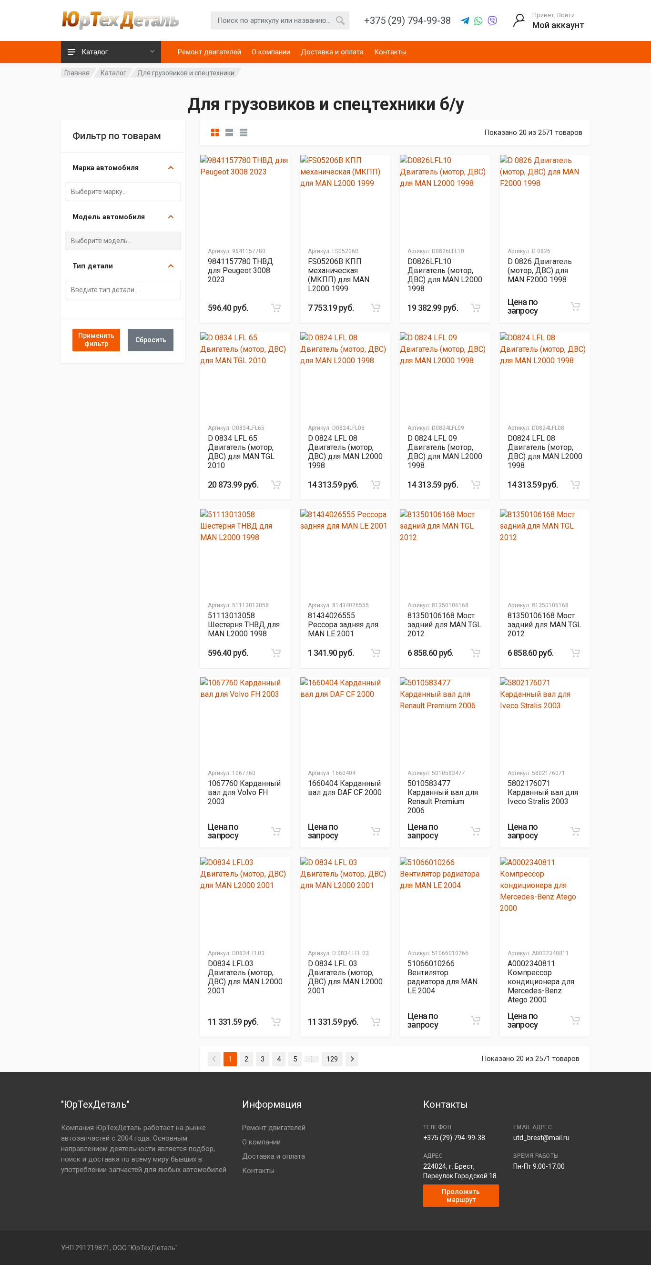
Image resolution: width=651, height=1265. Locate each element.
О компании (271, 52)
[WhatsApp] (478, 21)
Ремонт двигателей (209, 52)
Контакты (390, 52)
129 (332, 1059)
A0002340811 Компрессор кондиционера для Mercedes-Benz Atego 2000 (541, 981)
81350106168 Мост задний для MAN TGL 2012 (444, 624)
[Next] (352, 1059)
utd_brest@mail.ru (541, 1138)
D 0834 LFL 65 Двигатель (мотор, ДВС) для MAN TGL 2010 (241, 452)
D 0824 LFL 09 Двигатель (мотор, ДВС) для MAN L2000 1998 (444, 452)
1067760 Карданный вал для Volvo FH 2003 (244, 792)
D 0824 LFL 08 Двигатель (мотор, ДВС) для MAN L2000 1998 (345, 452)
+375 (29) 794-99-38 (454, 1138)
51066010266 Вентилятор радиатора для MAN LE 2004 (442, 977)
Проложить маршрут (461, 1196)
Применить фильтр (96, 340)
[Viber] (492, 21)
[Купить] (276, 307)
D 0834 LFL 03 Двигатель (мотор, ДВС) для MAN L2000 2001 (345, 977)
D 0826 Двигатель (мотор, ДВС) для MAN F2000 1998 (540, 270)
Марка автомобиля (105, 167)
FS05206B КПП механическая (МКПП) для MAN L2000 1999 (338, 275)
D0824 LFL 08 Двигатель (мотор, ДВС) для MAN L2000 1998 (545, 452)
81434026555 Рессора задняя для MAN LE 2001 (343, 624)
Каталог (113, 73)
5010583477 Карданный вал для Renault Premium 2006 (442, 797)
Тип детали (92, 266)
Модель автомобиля (108, 217)
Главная (77, 73)
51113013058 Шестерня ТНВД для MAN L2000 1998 (244, 624)
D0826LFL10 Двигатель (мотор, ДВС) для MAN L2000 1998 (444, 275)
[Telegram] (465, 21)
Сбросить (150, 340)
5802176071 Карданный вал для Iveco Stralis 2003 (543, 792)
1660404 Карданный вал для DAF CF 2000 (345, 788)
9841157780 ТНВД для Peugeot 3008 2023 (240, 270)
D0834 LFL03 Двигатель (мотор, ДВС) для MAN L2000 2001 (245, 977)
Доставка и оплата (332, 52)
